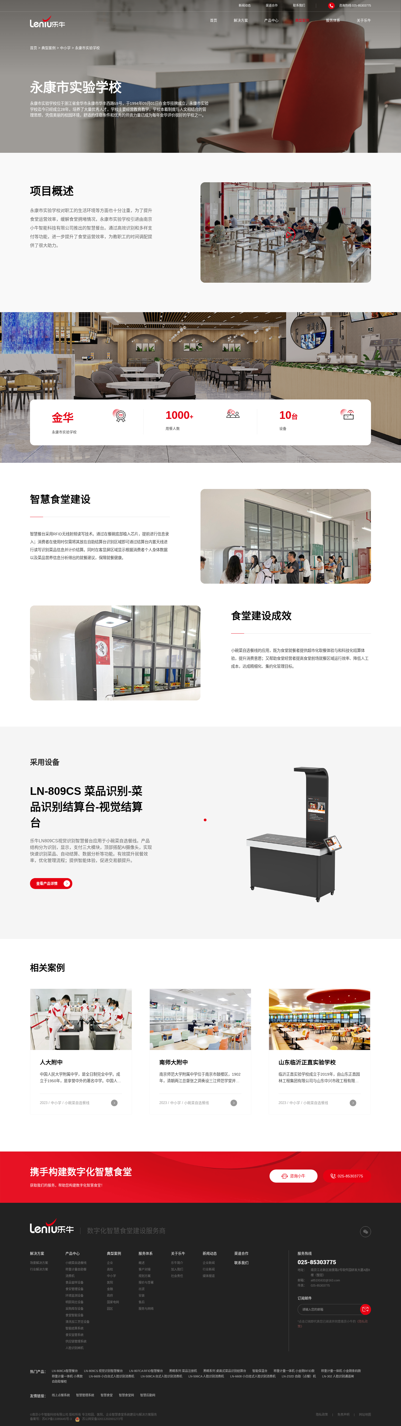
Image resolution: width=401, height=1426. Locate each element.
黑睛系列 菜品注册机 (183, 1371)
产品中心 (271, 20)
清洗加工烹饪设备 (77, 1321)
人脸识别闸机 (74, 1348)
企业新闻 (209, 1262)
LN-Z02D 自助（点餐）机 (299, 1376)
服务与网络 (146, 1308)
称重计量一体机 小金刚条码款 (341, 1371)
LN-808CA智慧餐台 (65, 1371)
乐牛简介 (177, 1262)
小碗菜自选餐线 (75, 1262)
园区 (110, 1308)
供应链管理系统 (75, 1341)
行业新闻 (209, 1269)
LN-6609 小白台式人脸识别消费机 (111, 1376)
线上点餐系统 (61, 1395)
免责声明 (343, 1414)
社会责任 (177, 1276)
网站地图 (365, 1414)
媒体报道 (209, 1276)
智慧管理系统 (85, 1395)
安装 (142, 1295)
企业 (110, 1262)
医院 (110, 1282)
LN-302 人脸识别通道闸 (338, 1376)
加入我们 (177, 1269)
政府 (110, 1295)
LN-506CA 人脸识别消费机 (206, 1376)
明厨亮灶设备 (74, 1302)
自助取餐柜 (59, 1381)
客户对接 (145, 1269)
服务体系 (333, 20)
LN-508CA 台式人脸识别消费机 (161, 1376)
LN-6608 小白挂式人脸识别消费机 (253, 1376)
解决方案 (241, 20)
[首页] (47, 21)
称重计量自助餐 (75, 1269)
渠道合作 (272, 5)
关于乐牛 (364, 20)
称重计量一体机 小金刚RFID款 (294, 1371)
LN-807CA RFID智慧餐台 (146, 1371)
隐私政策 (322, 1414)
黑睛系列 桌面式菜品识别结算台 (224, 1371)
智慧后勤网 (147, 1395)
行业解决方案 (39, 1269)
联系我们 (299, 5)
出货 (142, 1289)
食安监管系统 (74, 1334)
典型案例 (302, 20)
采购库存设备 (74, 1308)
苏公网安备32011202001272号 (102, 1419)
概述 (142, 1262)
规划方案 (145, 1276)
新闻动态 (245, 5)
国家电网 (113, 1302)
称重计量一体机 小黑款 (67, 1376)
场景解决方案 (39, 1262)
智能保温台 (259, 1371)
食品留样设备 (74, 1282)
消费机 (69, 1276)
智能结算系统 (74, 1328)
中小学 (65, 48)
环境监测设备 (74, 1295)
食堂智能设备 (74, 1315)
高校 (110, 1269)
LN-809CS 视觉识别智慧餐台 (103, 1371)
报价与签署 (146, 1282)
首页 (213, 20)
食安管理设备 (74, 1289)
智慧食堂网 (126, 1395)
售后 (142, 1302)
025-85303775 (350, 1176)
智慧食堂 (107, 1395)
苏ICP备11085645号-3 (57, 1419)
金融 (110, 1289)
